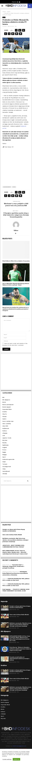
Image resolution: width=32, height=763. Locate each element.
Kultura (4, 430)
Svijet (4, 461)
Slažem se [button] (16, 759)
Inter (14, 186)
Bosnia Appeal (6, 407)
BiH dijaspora (6, 399)
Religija (4, 454)
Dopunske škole (6, 409)
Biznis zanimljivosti (7, 404)
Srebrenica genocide (8, 459)
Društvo (4, 411)
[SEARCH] (28, 481)
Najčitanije (5, 445)
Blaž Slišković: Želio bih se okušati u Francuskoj (16, 261)
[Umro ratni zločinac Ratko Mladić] (5, 616)
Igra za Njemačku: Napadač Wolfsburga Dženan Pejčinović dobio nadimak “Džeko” (15, 284)
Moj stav (4, 440)
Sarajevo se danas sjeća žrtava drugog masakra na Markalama (19, 606)
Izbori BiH (5, 426)
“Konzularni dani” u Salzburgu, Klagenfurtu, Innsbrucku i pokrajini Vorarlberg (13, 566)
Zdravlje (4, 473)
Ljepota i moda (6, 438)
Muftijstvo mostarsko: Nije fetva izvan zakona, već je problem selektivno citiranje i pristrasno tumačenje (15, 540)
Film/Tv (4, 414)
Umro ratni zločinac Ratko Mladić (12, 534)
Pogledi (4, 447)
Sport (4, 17)
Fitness (4, 416)
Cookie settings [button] (6, 759)
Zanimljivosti (6, 471)
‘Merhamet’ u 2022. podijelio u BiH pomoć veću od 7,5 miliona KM (16, 204)
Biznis (4, 402)
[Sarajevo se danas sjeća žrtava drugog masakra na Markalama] (5, 607)
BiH (3, 397)
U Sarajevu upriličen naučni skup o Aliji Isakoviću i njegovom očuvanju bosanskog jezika (16, 215)
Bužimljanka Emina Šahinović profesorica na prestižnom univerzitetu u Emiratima (15, 573)
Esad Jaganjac (6, 589)
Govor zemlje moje (7, 421)
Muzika (4, 442)
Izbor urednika (6, 423)
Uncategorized (6, 466)
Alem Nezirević (7, 186)
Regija (4, 452)
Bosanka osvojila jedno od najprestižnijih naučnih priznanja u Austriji (19, 658)
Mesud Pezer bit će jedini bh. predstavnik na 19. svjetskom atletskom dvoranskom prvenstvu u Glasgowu (15, 309)
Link (3, 435)
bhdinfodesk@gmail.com (19, 746)
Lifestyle (4, 433)
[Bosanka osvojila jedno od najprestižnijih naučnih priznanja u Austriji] (5, 658)
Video (4, 469)
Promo (4, 449)
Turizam (4, 464)
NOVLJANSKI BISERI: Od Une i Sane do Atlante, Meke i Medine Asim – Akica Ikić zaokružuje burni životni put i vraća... (19, 638)
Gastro (4, 419)
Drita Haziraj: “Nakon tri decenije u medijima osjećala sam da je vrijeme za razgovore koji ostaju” (20, 648)
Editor (5, 26)
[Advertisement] (16, 166)
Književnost (5, 428)
